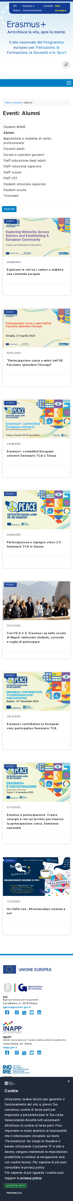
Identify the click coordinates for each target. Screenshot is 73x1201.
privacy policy (31, 1178)
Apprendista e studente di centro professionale (27, 141)
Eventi (18, 102)
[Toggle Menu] (69, 83)
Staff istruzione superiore (22, 166)
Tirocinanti (11, 196)
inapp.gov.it (10, 1047)
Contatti (48, 5)
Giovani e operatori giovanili (24, 155)
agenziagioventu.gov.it (17, 1007)
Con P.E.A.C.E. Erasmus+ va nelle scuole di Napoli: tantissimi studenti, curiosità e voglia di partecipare (36, 637)
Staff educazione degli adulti (25, 160)
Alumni (9, 133)
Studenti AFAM (14, 127)
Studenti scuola (15, 190)
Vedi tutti (9, 209)
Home (8, 102)
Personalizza (14, 1193)
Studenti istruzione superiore (25, 184)
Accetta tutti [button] (15, 1185)
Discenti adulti (14, 149)
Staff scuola (12, 172)
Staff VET (11, 178)
